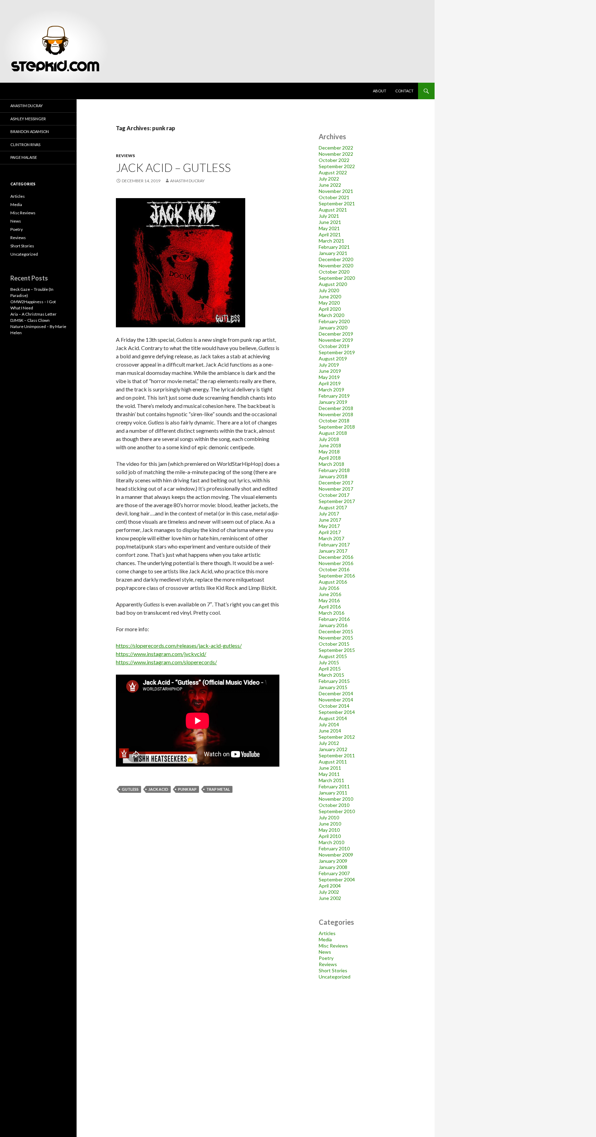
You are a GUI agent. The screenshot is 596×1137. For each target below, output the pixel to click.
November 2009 (336, 855)
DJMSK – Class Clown (30, 320)
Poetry (326, 958)
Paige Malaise (23, 157)
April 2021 (330, 234)
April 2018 (330, 458)
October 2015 (334, 644)
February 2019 (334, 396)
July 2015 (329, 662)
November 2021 (336, 191)
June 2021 (330, 222)
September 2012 (337, 737)
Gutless (130, 789)
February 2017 (334, 544)
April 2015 (330, 669)
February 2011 (334, 786)
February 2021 (334, 247)
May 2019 (329, 377)
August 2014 (333, 718)
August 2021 (333, 210)
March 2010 (331, 842)
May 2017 (329, 526)
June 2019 (330, 371)
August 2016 (333, 582)
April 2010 (330, 836)
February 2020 (334, 321)
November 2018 (336, 414)
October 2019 (334, 346)
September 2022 (337, 166)
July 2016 (329, 588)
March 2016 (331, 613)
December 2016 (336, 557)
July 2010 (329, 817)
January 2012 (333, 749)
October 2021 (334, 197)
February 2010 (334, 848)
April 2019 (330, 383)
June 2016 (330, 594)
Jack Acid (158, 789)
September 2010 (337, 811)
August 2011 (333, 762)
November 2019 (336, 340)
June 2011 (330, 768)
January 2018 (333, 476)
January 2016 (333, 625)
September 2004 (337, 879)
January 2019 (333, 402)
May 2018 (329, 451)
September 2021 (337, 203)
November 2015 (336, 638)
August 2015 (333, 656)
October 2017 (334, 495)
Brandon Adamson (29, 131)
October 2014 (334, 706)
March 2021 (331, 241)
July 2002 (329, 892)
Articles (327, 933)
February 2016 (334, 619)
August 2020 (333, 284)
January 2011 (333, 793)
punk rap (187, 789)
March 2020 (331, 315)
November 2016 (336, 563)
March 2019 (331, 389)
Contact (404, 91)
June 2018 (330, 445)
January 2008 (333, 867)
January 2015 (333, 687)
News (325, 952)
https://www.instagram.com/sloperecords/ (166, 662)
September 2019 (337, 352)
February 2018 (334, 470)
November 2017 (336, 489)
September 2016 (337, 575)
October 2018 (334, 420)
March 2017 (331, 538)
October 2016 (334, 569)
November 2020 (336, 265)
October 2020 (334, 272)
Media (325, 939)
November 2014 (336, 700)
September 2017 (337, 501)
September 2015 (337, 650)
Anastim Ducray (187, 180)
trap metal (218, 789)
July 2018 (329, 439)
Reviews (125, 155)
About (379, 91)
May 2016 (329, 600)
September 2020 (337, 278)
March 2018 (331, 464)
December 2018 (336, 408)
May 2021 (329, 228)
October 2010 (334, 805)
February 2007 (334, 873)
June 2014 (330, 731)
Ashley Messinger (28, 118)
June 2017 (330, 520)
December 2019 (336, 334)
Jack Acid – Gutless (173, 167)
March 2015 (331, 675)
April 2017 (330, 532)
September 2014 (337, 712)
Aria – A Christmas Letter (33, 314)
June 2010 (330, 824)
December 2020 (336, 259)
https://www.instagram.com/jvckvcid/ (161, 654)
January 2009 (333, 861)
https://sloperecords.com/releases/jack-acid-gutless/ (179, 645)
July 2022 (329, 179)
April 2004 (330, 886)
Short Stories (333, 970)
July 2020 (329, 290)
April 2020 (330, 309)
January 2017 (333, 551)
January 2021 (333, 253)
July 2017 (329, 513)
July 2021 (329, 216)
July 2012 (329, 743)
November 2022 (336, 154)
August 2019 (333, 358)
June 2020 (330, 296)
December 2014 (336, 693)
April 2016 (330, 607)
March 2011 (331, 780)
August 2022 (333, 172)
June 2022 (330, 185)
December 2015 (336, 631)
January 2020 (333, 327)
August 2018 (333, 433)
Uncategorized (334, 977)
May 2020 (329, 303)
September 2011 (337, 755)
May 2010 (329, 830)
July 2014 (329, 724)
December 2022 (336, 148)
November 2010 (336, 799)
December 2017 (336, 482)
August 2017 (333, 507)
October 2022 (334, 160)
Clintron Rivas (25, 144)
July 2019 (329, 365)
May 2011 (329, 774)
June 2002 (330, 898)
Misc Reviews (333, 946)
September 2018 (337, 427)
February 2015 (334, 681)
